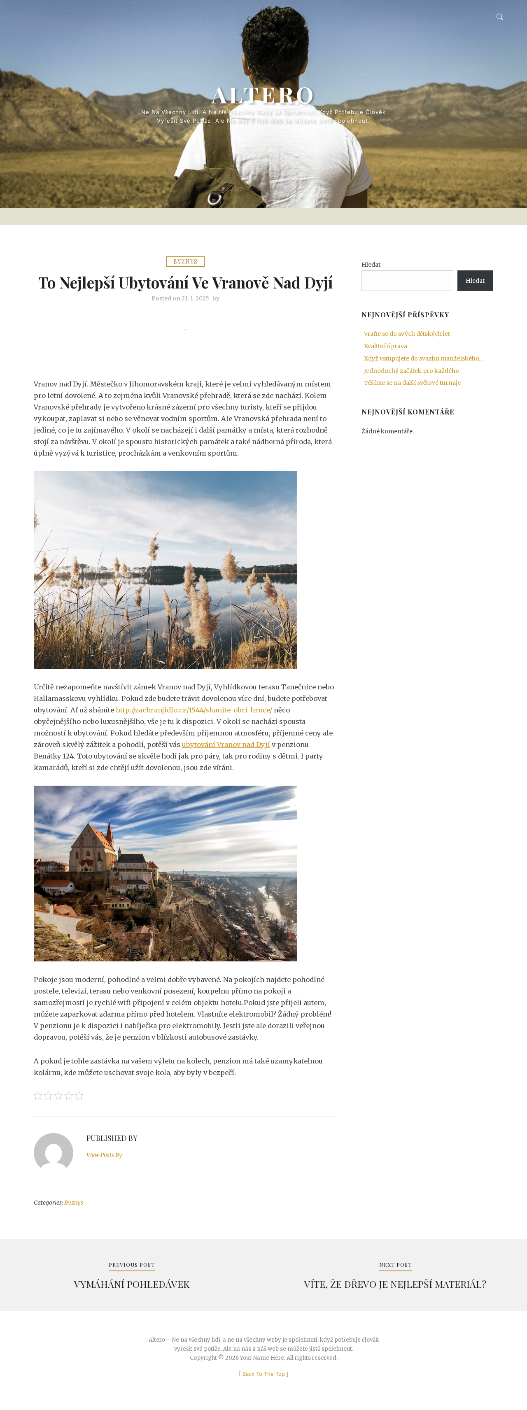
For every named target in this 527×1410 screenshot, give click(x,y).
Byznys (185, 261)
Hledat (370, 264)
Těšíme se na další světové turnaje (412, 382)
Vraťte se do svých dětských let (407, 333)
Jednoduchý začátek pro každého (411, 371)
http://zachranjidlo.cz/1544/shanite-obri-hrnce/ (194, 710)
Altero (264, 94)
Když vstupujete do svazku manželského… (424, 358)
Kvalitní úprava (385, 346)
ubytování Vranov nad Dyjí (226, 744)
